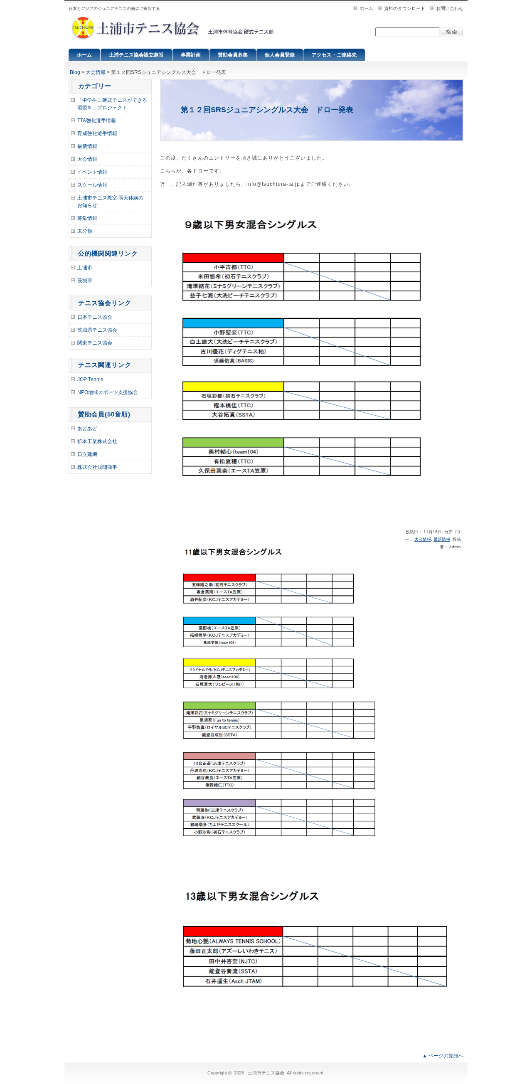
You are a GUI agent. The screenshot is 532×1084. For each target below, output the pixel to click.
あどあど (87, 428)
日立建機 (87, 454)
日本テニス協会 (94, 317)
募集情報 (87, 218)
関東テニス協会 (94, 343)
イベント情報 (92, 172)
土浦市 (84, 268)
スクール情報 (92, 185)
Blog (75, 72)
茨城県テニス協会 (97, 330)
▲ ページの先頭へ (442, 1056)
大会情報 (96, 72)
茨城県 (84, 280)
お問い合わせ (449, 8)
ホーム (366, 8)
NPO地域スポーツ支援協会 (107, 392)
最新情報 (87, 146)
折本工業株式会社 (97, 441)
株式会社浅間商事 (97, 467)
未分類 (84, 231)
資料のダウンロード (404, 8)
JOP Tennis (90, 379)
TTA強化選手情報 (96, 120)
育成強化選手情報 (97, 133)
